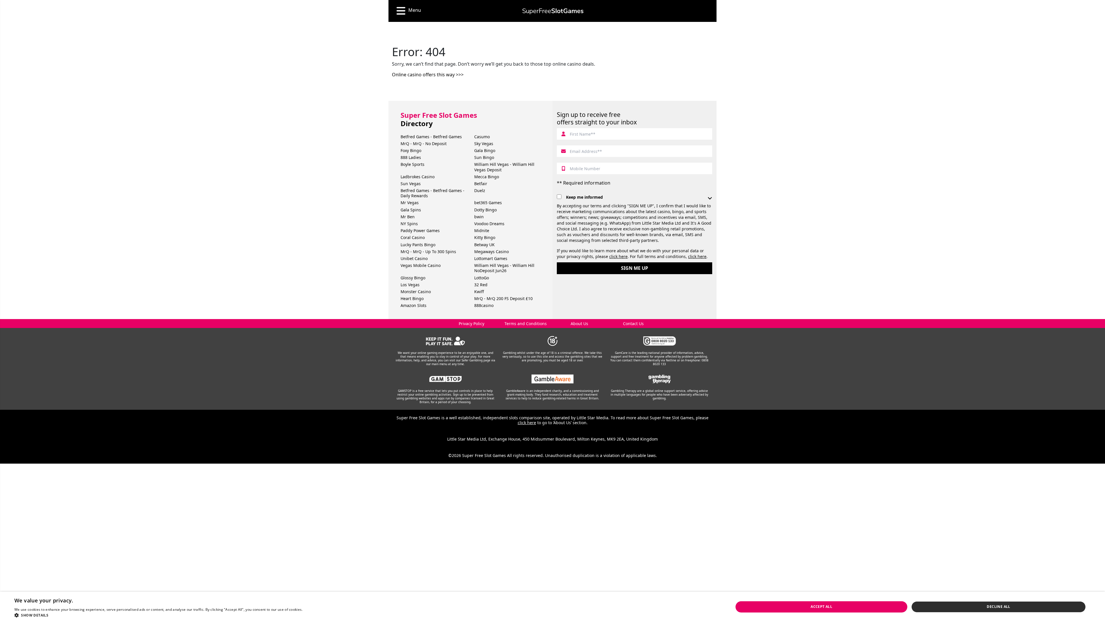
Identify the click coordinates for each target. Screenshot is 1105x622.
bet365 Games (488, 202)
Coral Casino (413, 237)
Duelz (479, 190)
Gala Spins (411, 210)
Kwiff (479, 291)
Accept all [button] (821, 606)
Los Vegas (410, 284)
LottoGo (481, 277)
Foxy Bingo (411, 150)
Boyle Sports (412, 164)
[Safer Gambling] (446, 341)
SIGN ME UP (634, 268)
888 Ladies (411, 157)
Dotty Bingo (485, 210)
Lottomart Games (490, 258)
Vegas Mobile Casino (421, 265)
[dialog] (552, 607)
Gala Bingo (484, 150)
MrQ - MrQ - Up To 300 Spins (428, 251)
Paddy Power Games (420, 230)
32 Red (480, 284)
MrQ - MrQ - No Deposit (424, 143)
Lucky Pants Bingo (418, 244)
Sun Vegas (411, 183)
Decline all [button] (998, 606)
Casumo (482, 136)
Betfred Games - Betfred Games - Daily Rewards (432, 193)
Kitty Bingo (484, 237)
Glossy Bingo (413, 277)
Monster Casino (416, 291)
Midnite (481, 230)
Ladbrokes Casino (418, 176)
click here (618, 256)
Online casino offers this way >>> (428, 74)
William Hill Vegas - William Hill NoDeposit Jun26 (504, 268)
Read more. (313, 609)
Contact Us (633, 323)
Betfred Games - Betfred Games (431, 136)
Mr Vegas (410, 202)
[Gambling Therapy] (660, 379)
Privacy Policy (471, 323)
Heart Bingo (412, 298)
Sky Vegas (483, 143)
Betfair (480, 183)
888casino (484, 305)
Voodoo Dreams (489, 223)
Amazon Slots (413, 305)
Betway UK (484, 244)
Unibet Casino (414, 258)
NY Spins (409, 223)
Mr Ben (408, 216)
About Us (579, 323)
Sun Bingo (484, 157)
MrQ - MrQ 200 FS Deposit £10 (503, 298)
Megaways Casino (491, 251)
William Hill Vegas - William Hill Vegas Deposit (504, 167)
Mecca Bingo (486, 176)
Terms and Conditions (525, 323)
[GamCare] (659, 341)
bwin (479, 216)
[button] (168, 615)
